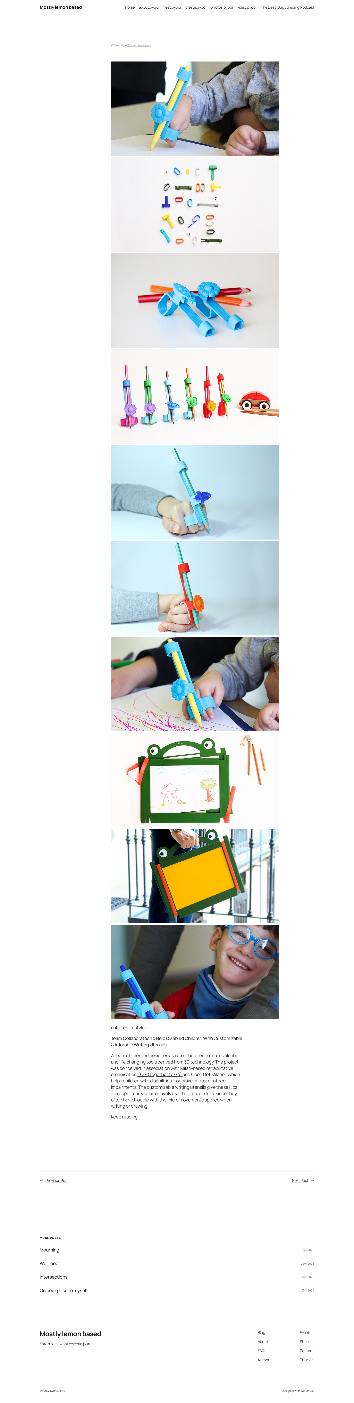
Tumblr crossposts (139, 45)
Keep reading (124, 1117)
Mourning (49, 1250)
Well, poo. (50, 1263)
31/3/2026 (307, 1277)
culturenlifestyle (128, 1028)
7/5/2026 (308, 1250)
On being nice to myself (64, 1290)
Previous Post (57, 1180)
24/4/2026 (307, 1263)
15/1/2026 (308, 1290)
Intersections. (54, 1277)
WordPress (307, 1391)
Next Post (300, 1180)
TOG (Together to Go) (160, 1074)
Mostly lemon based (61, 7)
